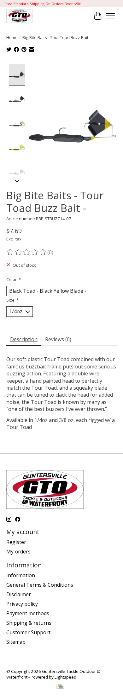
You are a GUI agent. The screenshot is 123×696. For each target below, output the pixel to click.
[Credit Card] (60, 687)
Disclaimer (18, 594)
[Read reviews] (26, 252)
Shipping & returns (28, 622)
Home (12, 37)
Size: (12, 300)
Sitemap (16, 641)
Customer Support (28, 632)
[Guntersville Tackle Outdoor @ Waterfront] (19, 15)
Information (20, 575)
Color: (13, 279)
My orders (18, 551)
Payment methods (27, 613)
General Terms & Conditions (39, 584)
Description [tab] (24, 339)
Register (16, 542)
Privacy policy (22, 603)
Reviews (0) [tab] (58, 339)
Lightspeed (65, 677)
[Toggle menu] (110, 16)
